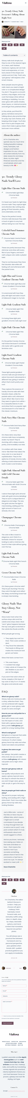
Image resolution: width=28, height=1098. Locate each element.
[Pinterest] (16, 45)
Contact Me (14, 1041)
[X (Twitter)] (10, 45)
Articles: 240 (14, 958)
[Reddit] (4, 48)
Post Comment (7, 1023)
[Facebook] (4, 45)
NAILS (22, 21)
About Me (20, 1045)
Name (5, 986)
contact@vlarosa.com (16, 1091)
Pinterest (14, 198)
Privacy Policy (6, 1041)
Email (4, 991)
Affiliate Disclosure (11, 1043)
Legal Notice (22, 1041)
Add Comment (7, 1001)
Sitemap (20, 1043)
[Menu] (25, 3)
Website (5, 996)
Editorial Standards (11, 1045)
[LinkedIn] (22, 45)
